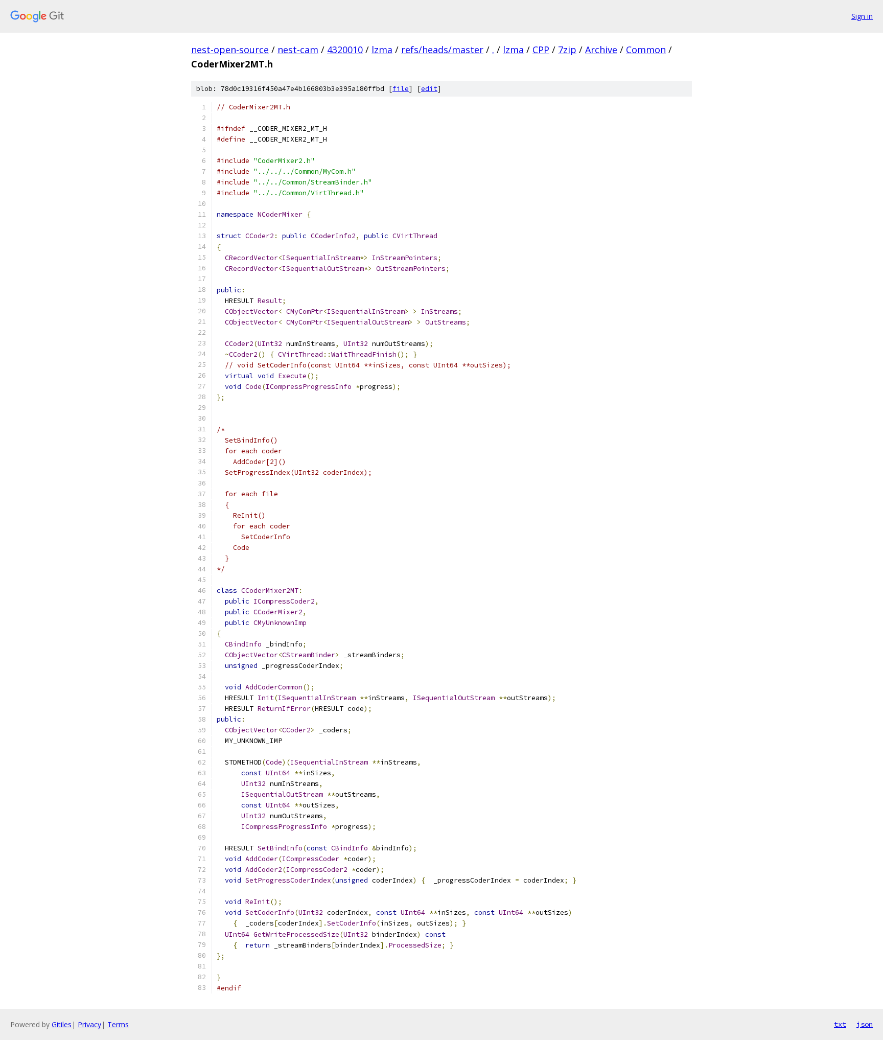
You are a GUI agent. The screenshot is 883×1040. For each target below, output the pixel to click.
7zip (567, 49)
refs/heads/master (442, 49)
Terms (118, 1024)
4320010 (345, 49)
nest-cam (297, 49)
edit (429, 88)
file (400, 88)
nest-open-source (230, 49)
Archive (601, 49)
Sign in (862, 16)
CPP (540, 49)
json (864, 1024)
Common (646, 49)
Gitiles (62, 1024)
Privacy (89, 1024)
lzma (381, 49)
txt (840, 1024)
